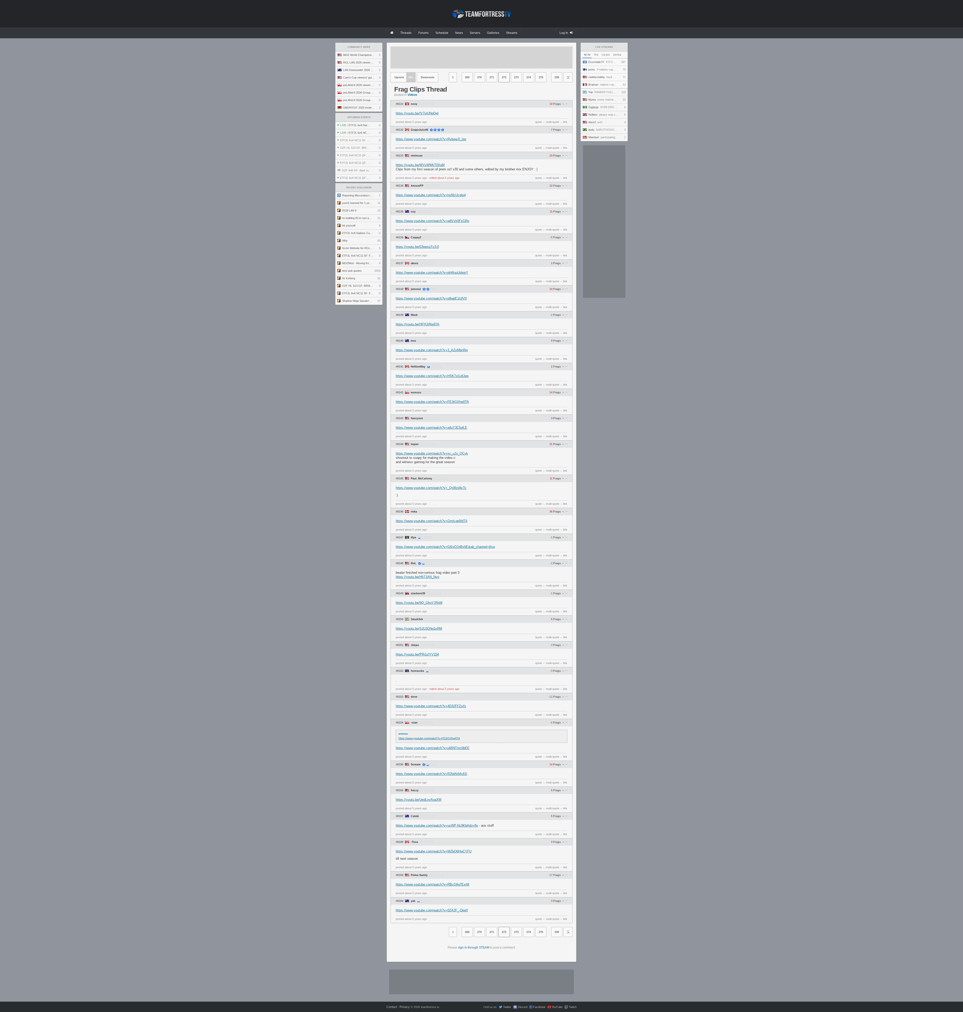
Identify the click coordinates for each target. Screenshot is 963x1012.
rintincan (417, 155)
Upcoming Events (358, 117)
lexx (413, 340)
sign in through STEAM (473, 947)
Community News (359, 47)
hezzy (415, 790)
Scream (416, 764)
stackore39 (418, 593)
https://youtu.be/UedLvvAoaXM (418, 800)
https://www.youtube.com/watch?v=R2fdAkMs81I (431, 774)
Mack (414, 315)
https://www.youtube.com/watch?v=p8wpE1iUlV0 (431, 298)
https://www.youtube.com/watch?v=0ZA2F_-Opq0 (432, 910)
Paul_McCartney (421, 478)
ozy (413, 211)
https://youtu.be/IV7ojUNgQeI (417, 113)
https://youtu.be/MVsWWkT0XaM (420, 165)
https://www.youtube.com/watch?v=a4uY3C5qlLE (431, 427)
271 (492, 77)
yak (413, 901)
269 (467, 77)
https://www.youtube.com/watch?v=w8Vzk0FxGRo (432, 221)
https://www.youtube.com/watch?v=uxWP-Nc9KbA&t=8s (437, 825)
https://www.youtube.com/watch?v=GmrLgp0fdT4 (431, 521)
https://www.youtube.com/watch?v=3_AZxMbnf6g (432, 350)
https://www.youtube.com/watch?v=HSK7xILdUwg (432, 376)
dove (414, 696)
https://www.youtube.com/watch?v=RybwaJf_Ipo (431, 139)
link (565, 121)
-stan (414, 722)
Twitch (573, 1006)
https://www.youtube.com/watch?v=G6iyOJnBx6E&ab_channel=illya (445, 547)
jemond (416, 289)
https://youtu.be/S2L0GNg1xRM (419, 628)
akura (414, 263)
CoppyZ (416, 237)
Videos (412, 95)
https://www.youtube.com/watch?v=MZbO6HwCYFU (433, 851)
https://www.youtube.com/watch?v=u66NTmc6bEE (432, 748)
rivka (414, 511)
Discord (522, 1006)
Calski (415, 816)
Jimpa (415, 645)
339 (556, 77)
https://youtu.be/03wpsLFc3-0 (417, 247)
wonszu (416, 392)
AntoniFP (417, 185)
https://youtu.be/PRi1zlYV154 (417, 654)
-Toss (414, 842)
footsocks (417, 671)
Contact (391, 1007)
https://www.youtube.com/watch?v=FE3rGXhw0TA (432, 402)
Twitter (507, 1006)
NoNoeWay (418, 366)
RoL (413, 563)
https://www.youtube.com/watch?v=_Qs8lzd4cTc (431, 488)
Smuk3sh (417, 619)
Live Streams (604, 47)
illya (413, 537)
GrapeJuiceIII (419, 129)
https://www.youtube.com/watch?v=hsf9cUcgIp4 (431, 195)
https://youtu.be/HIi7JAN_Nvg (417, 577)
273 (516, 77)
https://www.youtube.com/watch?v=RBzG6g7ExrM (432, 884)
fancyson (417, 418)
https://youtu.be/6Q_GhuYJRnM (419, 603)
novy (414, 104)
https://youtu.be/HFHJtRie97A (417, 324)
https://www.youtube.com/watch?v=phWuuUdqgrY (432, 272)
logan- (415, 444)
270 (479, 77)
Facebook (539, 1006)
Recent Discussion (359, 187)
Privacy (404, 1007)
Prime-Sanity (419, 875)
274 (528, 77)
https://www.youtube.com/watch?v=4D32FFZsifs (431, 706)
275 (541, 77)
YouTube (557, 1006)
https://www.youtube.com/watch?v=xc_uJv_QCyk (432, 453)
